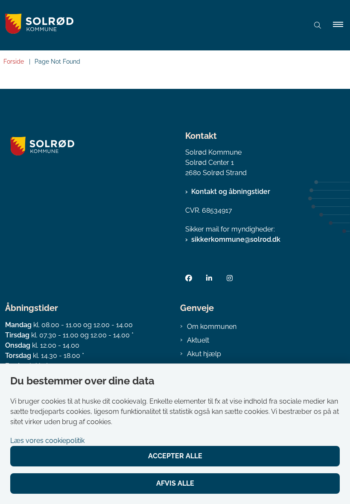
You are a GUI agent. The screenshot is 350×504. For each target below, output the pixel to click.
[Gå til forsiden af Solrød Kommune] (147, 25)
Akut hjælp (204, 354)
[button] (341, 25)
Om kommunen (211, 326)
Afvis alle (175, 483)
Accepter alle (175, 456)
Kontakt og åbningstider (230, 192)
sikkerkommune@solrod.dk (235, 239)
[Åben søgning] (317, 25)
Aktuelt (198, 340)
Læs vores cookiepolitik (47, 441)
